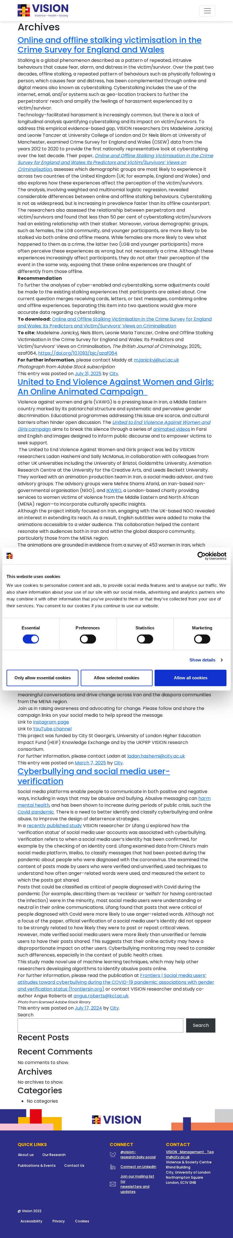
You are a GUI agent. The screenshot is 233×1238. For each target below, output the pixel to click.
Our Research (54, 1154)
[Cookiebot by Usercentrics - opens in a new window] (201, 556)
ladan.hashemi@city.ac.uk (156, 756)
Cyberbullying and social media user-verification (94, 776)
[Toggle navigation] (207, 10)
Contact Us (74, 1165)
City (113, 373)
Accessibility (31, 1221)
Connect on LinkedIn (138, 1166)
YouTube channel (52, 729)
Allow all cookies (190, 677)
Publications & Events (37, 1165)
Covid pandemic (36, 812)
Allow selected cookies (116, 677)
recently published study (54, 825)
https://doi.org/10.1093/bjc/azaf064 (77, 353)
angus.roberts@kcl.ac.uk (101, 996)
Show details (202, 659)
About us (26, 1154)
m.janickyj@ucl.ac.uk (156, 360)
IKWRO (113, 490)
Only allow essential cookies (42, 677)
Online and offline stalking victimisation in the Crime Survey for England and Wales (109, 44)
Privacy (59, 1221)
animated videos (171, 429)
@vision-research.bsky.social (138, 1154)
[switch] (88, 639)
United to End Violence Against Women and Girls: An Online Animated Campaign (116, 386)
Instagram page (51, 722)
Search (26, 1015)
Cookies (82, 1221)
